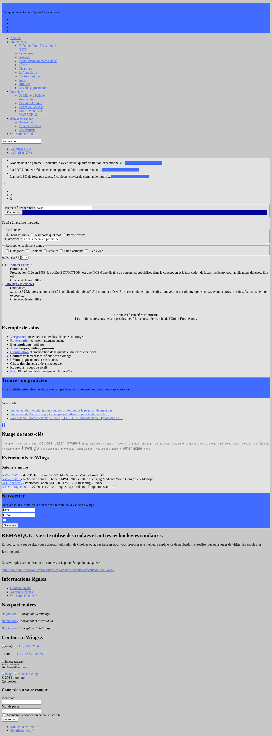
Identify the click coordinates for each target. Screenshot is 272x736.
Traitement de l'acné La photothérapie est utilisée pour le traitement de (59, 414)
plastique (147, 443)
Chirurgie (134, 443)
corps (236, 443)
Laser (59, 443)
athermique (132, 448)
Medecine (178, 443)
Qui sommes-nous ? (18, 265)
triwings (30, 448)
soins (228, 443)
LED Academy (12, 483)
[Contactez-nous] (26, 674)
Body (85, 443)
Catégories (17, 251)
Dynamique (30, 443)
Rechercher (14, 212)
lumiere (116, 448)
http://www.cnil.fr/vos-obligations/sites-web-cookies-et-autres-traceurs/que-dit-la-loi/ (58, 570)
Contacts (36, 251)
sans (147, 448)
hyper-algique (84, 448)
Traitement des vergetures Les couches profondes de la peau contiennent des (63, 410)
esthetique (192, 443)
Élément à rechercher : (20, 208)
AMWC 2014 (11, 475)
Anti (220, 443)
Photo (18, 443)
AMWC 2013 (11, 479)
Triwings (73, 443)
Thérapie (7, 443)
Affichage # (10, 257)
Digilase (95, 443)
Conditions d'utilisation (22, 520)
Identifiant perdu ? (22, 730)
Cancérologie (261, 443)
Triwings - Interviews (19, 284)
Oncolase (107, 443)
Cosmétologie (208, 443)
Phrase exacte (76, 235)
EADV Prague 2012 (16, 487)
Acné (14, 348)
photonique (67, 448)
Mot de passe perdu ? (24, 727)
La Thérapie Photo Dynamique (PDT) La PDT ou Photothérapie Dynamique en (66, 418)
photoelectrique (50, 448)
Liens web (96, 251)
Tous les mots (19, 235)
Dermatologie (162, 443)
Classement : (14, 239)
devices (45, 443)
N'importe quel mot (48, 235)
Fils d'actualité (74, 251)
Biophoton (9, 614)
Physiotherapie (11, 448)
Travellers (121, 443)
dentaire (246, 443)
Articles (53, 251)
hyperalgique (102, 448)
